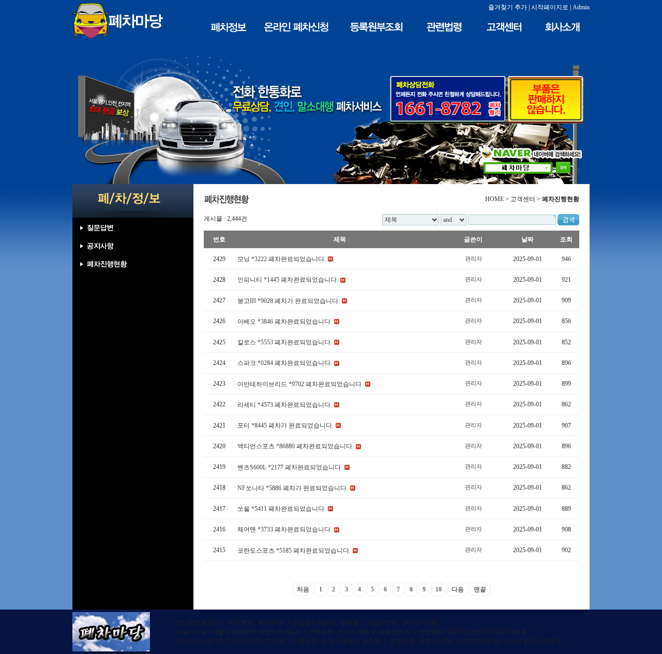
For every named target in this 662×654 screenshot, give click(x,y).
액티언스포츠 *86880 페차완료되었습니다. (295, 446)
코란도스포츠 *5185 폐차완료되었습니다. (294, 550)
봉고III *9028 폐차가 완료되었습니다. (288, 301)
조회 (566, 239)
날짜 (527, 239)
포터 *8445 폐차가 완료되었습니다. (285, 425)
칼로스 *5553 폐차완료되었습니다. (284, 342)
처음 (303, 589)
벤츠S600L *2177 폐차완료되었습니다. (289, 467)
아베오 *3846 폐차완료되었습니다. (284, 321)
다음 (458, 589)
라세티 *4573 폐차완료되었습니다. (284, 404)
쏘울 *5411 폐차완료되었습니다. (281, 508)
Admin (581, 7)
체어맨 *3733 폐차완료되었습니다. (284, 530)
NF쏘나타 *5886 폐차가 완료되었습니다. (292, 488)
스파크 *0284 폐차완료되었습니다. (284, 363)
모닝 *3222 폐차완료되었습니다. (281, 259)
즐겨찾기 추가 (507, 7)
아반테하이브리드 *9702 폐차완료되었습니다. (300, 384)
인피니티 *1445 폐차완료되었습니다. (287, 280)
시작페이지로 (549, 7)
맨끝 (480, 589)
